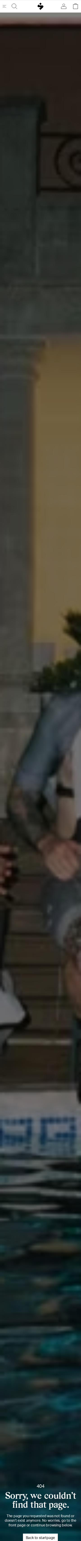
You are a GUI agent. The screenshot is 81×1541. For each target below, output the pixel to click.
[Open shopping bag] (74, 6)
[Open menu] (6, 6)
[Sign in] (65, 6)
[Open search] (13, 6)
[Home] (40, 6)
